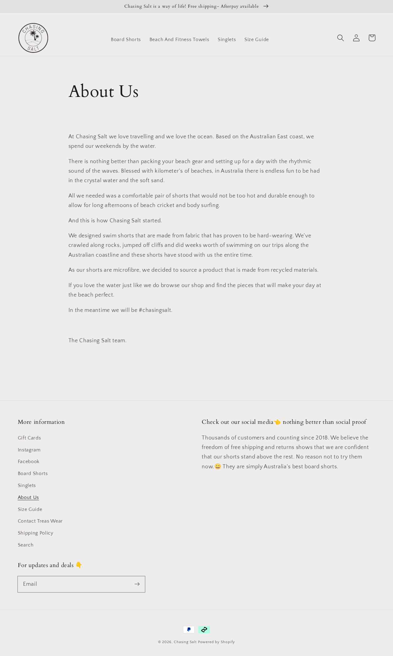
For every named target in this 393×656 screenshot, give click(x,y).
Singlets (27, 485)
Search (26, 545)
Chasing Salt (185, 642)
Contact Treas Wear (40, 521)
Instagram (29, 450)
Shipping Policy (35, 533)
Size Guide (30, 509)
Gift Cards (29, 438)
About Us (28, 497)
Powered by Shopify (216, 642)
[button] (341, 38)
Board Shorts (33, 473)
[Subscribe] (137, 584)
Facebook (29, 461)
